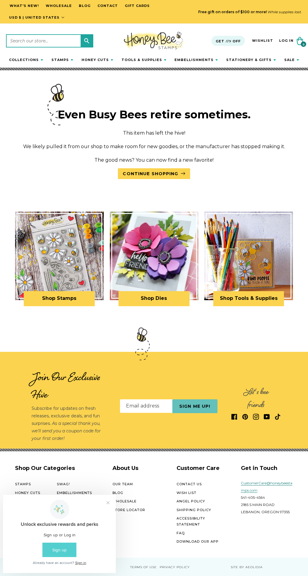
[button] (26, 60)
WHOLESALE (124, 501)
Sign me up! (194, 406)
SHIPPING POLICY (194, 510)
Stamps (23, 484)
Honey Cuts (27, 493)
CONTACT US (189, 484)
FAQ (181, 533)
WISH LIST (186, 493)
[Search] (87, 41)
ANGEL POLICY (191, 501)
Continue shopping (150, 173)
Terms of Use (143, 567)
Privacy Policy (175, 567)
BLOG (117, 493)
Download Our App (198, 541)
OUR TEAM (122, 484)
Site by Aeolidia (247, 567)
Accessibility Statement (191, 521)
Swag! (63, 484)
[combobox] (49, 41)
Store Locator (128, 510)
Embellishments (74, 493)
